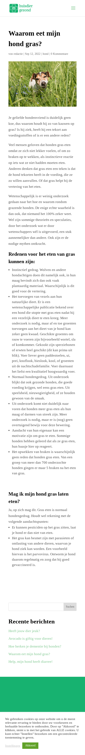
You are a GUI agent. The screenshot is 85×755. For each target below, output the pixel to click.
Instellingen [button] (12, 745)
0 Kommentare (59, 53)
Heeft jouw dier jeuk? (24, 631)
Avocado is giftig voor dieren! (30, 639)
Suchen (70, 606)
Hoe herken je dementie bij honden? (34, 646)
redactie (18, 53)
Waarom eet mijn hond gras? (29, 654)
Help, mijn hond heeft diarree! (30, 662)
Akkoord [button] (30, 745)
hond (45, 53)
